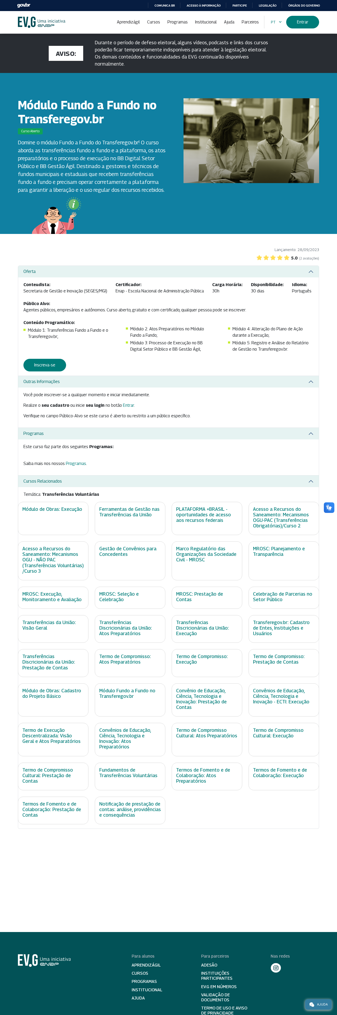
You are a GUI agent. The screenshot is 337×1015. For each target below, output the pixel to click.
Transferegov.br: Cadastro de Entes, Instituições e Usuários (281, 628)
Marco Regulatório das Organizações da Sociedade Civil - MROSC (206, 554)
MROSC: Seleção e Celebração (119, 596)
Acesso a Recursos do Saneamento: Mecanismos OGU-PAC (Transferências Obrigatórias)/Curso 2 (281, 517)
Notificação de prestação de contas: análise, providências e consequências (130, 809)
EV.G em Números (219, 986)
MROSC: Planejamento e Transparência (279, 551)
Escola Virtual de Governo (41, 22)
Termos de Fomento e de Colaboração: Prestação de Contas (51, 809)
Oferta (29, 271)
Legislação (267, 5)
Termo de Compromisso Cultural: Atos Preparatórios (206, 732)
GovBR (23, 5)
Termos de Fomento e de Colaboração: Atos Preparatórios (203, 775)
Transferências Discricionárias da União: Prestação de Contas (48, 662)
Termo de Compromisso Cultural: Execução (278, 732)
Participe (239, 5)
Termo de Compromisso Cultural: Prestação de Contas (47, 775)
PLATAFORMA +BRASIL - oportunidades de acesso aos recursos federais (203, 514)
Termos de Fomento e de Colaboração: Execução (280, 772)
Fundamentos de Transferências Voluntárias (128, 772)
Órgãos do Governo (304, 5)
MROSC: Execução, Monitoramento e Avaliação (52, 596)
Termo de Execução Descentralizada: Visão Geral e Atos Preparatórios (51, 735)
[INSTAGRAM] (276, 968)
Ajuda (229, 21)
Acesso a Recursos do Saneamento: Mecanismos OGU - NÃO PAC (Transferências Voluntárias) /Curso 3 (53, 559)
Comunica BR (165, 5)
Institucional (206, 21)
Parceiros (250, 21)
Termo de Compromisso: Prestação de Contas (279, 659)
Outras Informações (41, 381)
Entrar (302, 21)
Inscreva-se (44, 364)
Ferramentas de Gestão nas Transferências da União (129, 511)
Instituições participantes (216, 976)
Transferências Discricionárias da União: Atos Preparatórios (125, 628)
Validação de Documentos (215, 997)
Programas (177, 21)
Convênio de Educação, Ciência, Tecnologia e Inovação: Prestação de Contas (201, 699)
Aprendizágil (128, 21)
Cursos (153, 21)
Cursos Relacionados (42, 481)
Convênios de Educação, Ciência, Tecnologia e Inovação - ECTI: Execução (281, 696)
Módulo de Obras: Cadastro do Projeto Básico (51, 693)
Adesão (209, 965)
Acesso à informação (204, 5)
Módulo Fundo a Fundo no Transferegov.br (127, 693)
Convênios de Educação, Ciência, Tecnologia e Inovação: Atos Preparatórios (125, 738)
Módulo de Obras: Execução (52, 509)
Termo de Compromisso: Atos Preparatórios (125, 659)
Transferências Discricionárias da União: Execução (202, 628)
